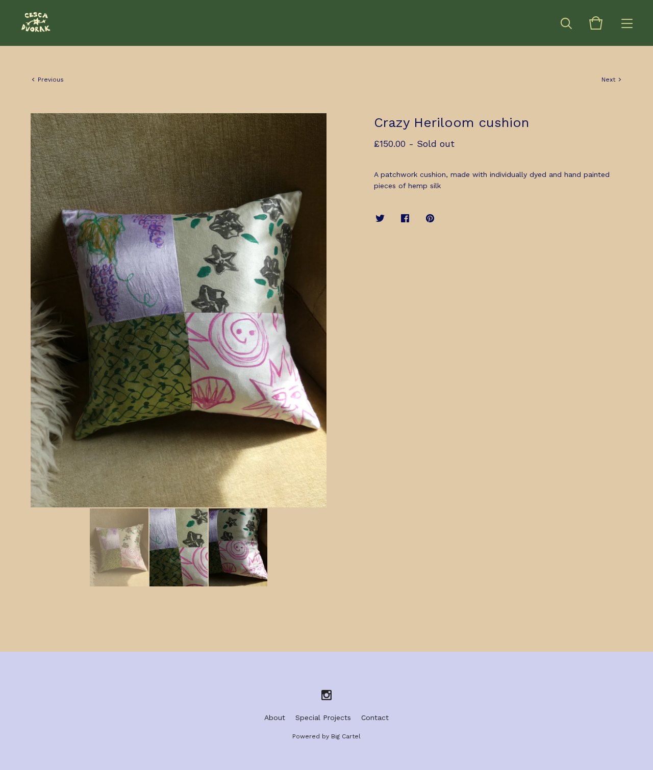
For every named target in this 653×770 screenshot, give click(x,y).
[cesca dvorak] (36, 23)
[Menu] (627, 23)
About (274, 717)
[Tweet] (380, 218)
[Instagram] (326, 695)
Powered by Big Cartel (326, 736)
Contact (375, 717)
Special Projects (323, 717)
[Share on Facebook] (405, 218)
